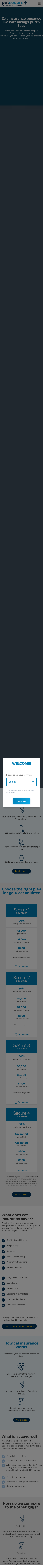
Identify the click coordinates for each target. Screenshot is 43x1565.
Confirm (21, 801)
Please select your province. (19, 775)
